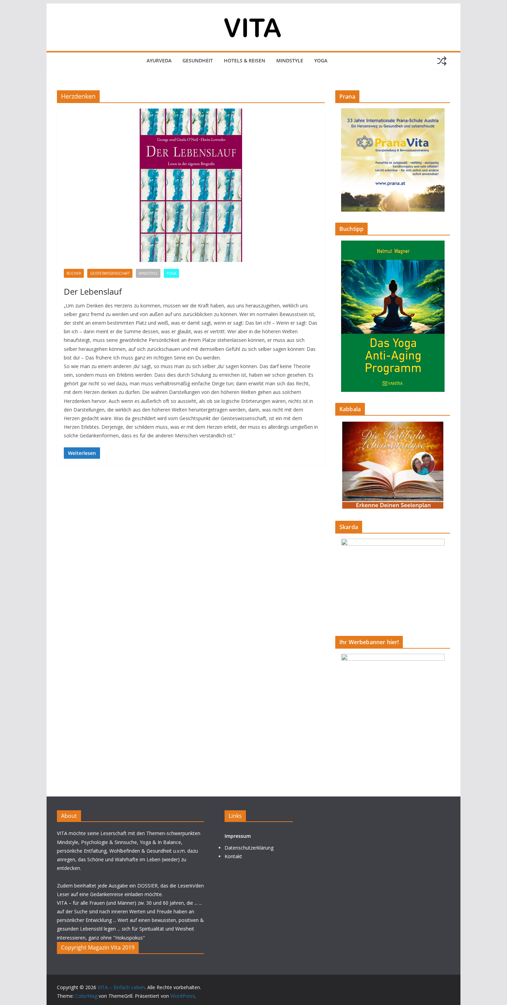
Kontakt (233, 856)
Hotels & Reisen (244, 60)
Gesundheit (197, 60)
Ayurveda (159, 60)
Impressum (238, 836)
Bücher (74, 273)
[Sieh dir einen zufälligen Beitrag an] (442, 61)
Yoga (320, 60)
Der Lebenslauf (93, 291)
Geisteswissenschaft (110, 273)
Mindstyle (289, 60)
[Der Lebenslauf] (191, 185)
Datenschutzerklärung (249, 847)
